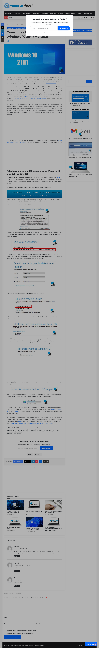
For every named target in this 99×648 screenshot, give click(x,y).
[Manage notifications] (95, 644)
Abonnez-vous (63, 28)
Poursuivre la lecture (49, 33)
